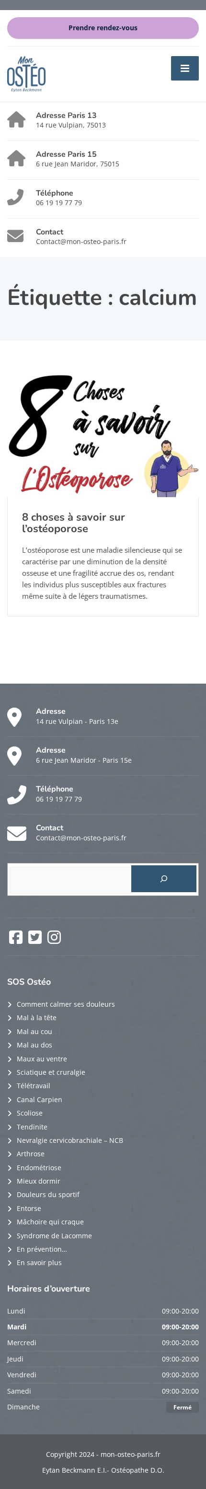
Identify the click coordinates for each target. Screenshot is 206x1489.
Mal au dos (34, 1044)
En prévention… (42, 1249)
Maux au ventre (42, 1058)
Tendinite (32, 1126)
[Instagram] (54, 940)
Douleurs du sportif (48, 1194)
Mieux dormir (38, 1181)
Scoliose (30, 1112)
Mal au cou (34, 1031)
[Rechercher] (164, 878)
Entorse (29, 1208)
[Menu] (185, 68)
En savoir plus (39, 1262)
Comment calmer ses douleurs (66, 1004)
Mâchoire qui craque (50, 1221)
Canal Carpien (39, 1099)
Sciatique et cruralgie (51, 1072)
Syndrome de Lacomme (54, 1235)
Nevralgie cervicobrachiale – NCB (70, 1140)
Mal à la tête (37, 1017)
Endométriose (39, 1167)
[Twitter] (36, 940)
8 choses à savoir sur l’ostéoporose (73, 523)
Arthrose (31, 1153)
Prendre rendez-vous (103, 27)
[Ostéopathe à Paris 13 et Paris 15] (26, 73)
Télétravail (33, 1085)
